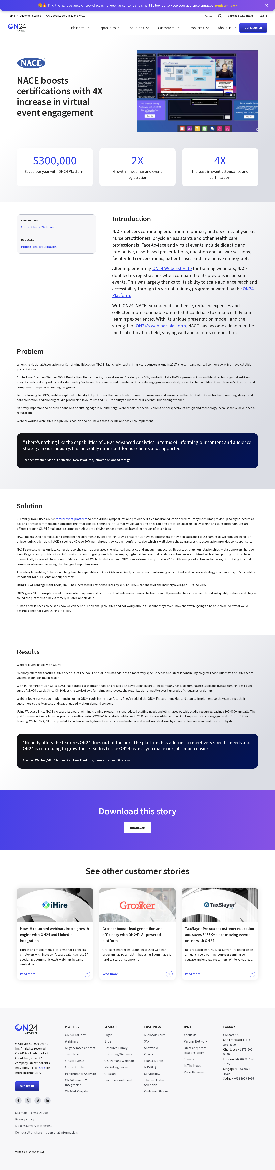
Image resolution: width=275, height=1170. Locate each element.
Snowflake (151, 1048)
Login (263, 16)
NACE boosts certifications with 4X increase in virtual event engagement (66, 15)
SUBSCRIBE (27, 1086)
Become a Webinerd (118, 1080)
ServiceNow (152, 1074)
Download (137, 828)
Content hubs (30, 227)
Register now (225, 5)
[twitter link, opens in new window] (28, 1100)
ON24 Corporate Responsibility (195, 1050)
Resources (196, 28)
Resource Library (115, 1048)
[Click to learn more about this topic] (55, 934)
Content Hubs (74, 1067)
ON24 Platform (75, 1035)
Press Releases (194, 1072)
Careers (189, 1059)
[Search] (220, 16)
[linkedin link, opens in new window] (47, 1100)
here (42, 1068)
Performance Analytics (81, 1074)
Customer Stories (30, 15)
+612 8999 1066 (243, 1078)
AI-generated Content (80, 1048)
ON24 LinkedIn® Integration (76, 1082)
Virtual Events (74, 1061)
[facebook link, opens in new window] (18, 1100)
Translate (72, 1054)
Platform (77, 28)
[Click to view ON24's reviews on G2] (29, 1143)
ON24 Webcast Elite (172, 268)
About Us (190, 1035)
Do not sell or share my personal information (46, 1132)
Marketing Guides (116, 1067)
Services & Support (240, 16)
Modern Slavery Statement (33, 1126)
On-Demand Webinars (119, 1061)
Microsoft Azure (154, 1035)
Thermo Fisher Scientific (154, 1082)
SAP (147, 1041)
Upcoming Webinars (118, 1054)
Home (11, 15)
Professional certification (39, 247)
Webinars (47, 227)
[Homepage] (17, 28)
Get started (253, 28)
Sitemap (21, 1113)
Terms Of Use (38, 1113)
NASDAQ (150, 1067)
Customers (166, 28)
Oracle (148, 1054)
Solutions (137, 28)
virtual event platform (71, 519)
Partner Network (195, 1041)
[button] (266, 5)
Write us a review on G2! (29, 1151)
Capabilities (107, 28)
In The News (192, 1065)
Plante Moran (153, 1061)
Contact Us (231, 1035)
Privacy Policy (24, 1119)
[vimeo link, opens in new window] (37, 1100)
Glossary (110, 1074)
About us (224, 28)
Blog (107, 1041)
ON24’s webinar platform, (161, 326)
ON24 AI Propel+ (76, 1091)
